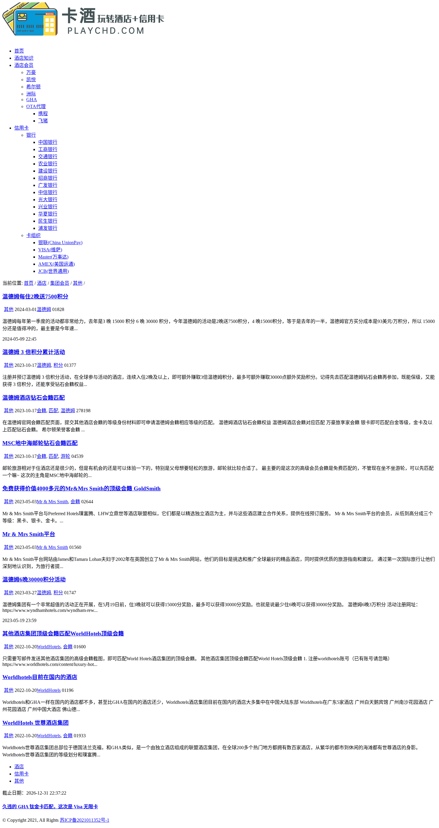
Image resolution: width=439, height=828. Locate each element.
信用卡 (21, 127)
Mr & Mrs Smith (52, 501)
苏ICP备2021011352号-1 (84, 820)
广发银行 (47, 185)
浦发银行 (47, 228)
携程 (43, 113)
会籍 (41, 410)
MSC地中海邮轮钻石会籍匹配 (40, 443)
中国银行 (47, 142)
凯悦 (31, 79)
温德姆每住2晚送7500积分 (35, 296)
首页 (19, 50)
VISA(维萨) (50, 249)
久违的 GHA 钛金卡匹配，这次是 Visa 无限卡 (50, 806)
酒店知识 (23, 58)
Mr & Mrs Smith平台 (28, 534)
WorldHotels (49, 646)
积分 (58, 365)
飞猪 (43, 120)
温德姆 (44, 309)
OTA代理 (36, 106)
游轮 (65, 456)
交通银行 (47, 156)
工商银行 (47, 149)
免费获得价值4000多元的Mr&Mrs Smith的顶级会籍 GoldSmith (81, 488)
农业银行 (47, 163)
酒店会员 (23, 65)
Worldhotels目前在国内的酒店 (39, 677)
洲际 (31, 93)
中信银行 (47, 192)
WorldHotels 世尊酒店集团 (35, 723)
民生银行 (47, 221)
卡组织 (33, 235)
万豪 (31, 72)
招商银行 (47, 178)
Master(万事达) (53, 256)
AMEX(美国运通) (56, 264)
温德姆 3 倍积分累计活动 (33, 352)
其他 (77, 283)
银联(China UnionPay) (60, 242)
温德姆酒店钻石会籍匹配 (33, 398)
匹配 (53, 410)
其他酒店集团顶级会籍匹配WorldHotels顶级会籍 (63, 633)
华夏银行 (47, 213)
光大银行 (47, 199)
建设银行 (47, 170)
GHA (31, 99)
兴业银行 (47, 206)
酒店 (42, 283)
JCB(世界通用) (53, 271)
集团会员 (59, 283)
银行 (31, 135)
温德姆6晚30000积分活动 (34, 579)
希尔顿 (33, 86)
